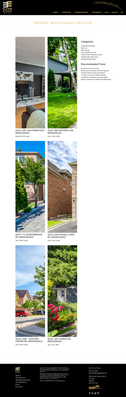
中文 (122, 12)
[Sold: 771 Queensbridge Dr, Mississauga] (30, 187)
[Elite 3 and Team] (8, 7)
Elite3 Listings (85, 50)
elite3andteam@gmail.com (98, 373)
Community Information (88, 46)
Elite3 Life (84, 48)
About (18, 375)
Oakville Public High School (89, 57)
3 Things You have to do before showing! (93, 75)
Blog (107, 12)
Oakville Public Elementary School (91, 54)
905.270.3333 (93, 371)
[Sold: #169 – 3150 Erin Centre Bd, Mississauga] (30, 291)
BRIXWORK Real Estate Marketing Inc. (55, 380)
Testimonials (97, 12)
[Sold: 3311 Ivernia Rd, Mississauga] (62, 291)
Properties (20, 378)
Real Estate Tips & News (88, 59)
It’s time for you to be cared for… (90, 68)
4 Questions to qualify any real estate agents (94, 77)
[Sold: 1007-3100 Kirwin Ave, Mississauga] (30, 82)
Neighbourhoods (22, 380)
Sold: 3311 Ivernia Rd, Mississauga (59, 340)
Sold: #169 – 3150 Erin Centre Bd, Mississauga (28, 340)
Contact (114, 12)
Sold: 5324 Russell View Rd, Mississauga (61, 235)
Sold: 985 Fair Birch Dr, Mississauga (61, 131)
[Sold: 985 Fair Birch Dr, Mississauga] (62, 82)
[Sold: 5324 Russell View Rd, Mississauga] (62, 187)
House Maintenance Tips (88, 52)
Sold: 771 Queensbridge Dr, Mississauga (28, 235)
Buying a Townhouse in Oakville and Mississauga (96, 79)
